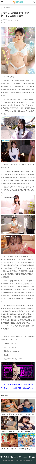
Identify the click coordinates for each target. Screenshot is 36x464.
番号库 (19, 457)
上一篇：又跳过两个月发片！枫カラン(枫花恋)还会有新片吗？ (18, 385)
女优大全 (24, 457)
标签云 (34, 457)
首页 (4, 7)
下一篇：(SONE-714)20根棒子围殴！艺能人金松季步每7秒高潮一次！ (18, 388)
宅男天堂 (13, 457)
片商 (29, 457)
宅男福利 (8, 7)
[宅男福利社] (18, 2)
